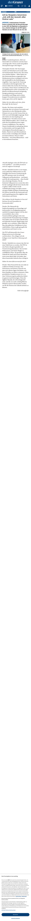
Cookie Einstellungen (15, 918)
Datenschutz (18, 896)
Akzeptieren (15, 914)
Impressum (24, 896)
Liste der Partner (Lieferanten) (9, 910)
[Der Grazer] (15, 2)
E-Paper (10, 6)
